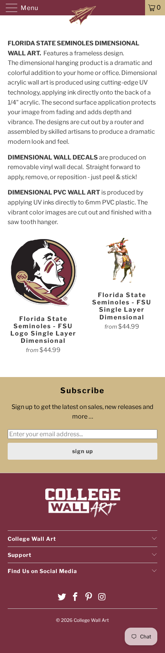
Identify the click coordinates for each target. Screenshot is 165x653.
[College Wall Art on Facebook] (75, 597)
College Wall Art (91, 620)
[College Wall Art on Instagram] (102, 597)
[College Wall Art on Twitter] (62, 597)
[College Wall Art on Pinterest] (89, 597)
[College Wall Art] (82, 7)
